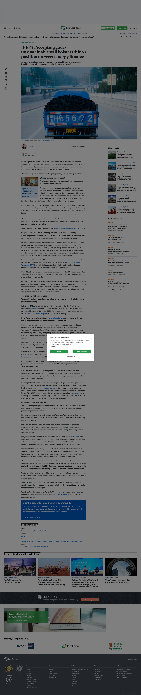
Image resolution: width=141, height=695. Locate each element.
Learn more (53, 346)
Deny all (59, 351)
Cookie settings (70, 356)
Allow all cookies (82, 351)
